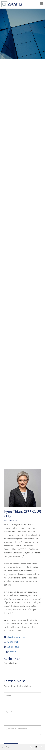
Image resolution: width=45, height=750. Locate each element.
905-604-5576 (13, 646)
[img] (22, 29)
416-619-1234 (14, 641)
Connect (12, 651)
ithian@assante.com (16, 637)
